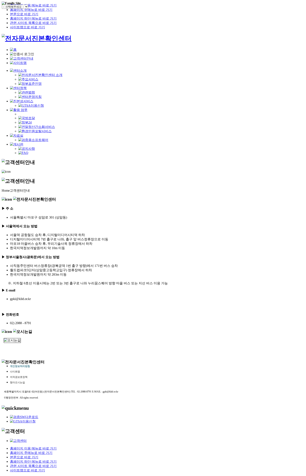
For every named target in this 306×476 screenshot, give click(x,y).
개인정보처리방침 (20, 366)
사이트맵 (15, 371)
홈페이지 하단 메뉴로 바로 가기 (33, 18)
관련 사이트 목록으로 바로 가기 (33, 23)
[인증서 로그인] (22, 54)
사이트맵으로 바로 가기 (27, 27)
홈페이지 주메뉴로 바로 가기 (31, 9)
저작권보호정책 (18, 377)
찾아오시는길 (17, 382)
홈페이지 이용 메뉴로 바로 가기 (33, 5)
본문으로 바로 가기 (24, 14)
